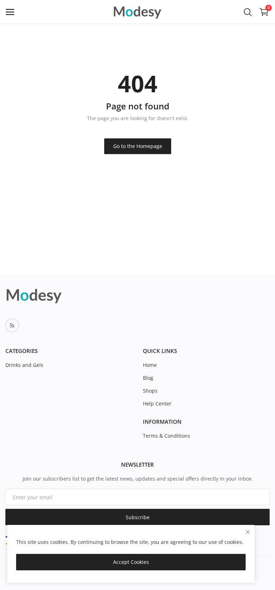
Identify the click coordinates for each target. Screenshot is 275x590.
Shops (150, 390)
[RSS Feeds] (12, 325)
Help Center (157, 403)
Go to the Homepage (137, 146)
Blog (148, 377)
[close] (248, 531)
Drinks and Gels (24, 365)
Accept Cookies (131, 562)
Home (150, 365)
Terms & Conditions (166, 435)
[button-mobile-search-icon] (248, 11)
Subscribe (138, 517)
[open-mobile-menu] (10, 12)
